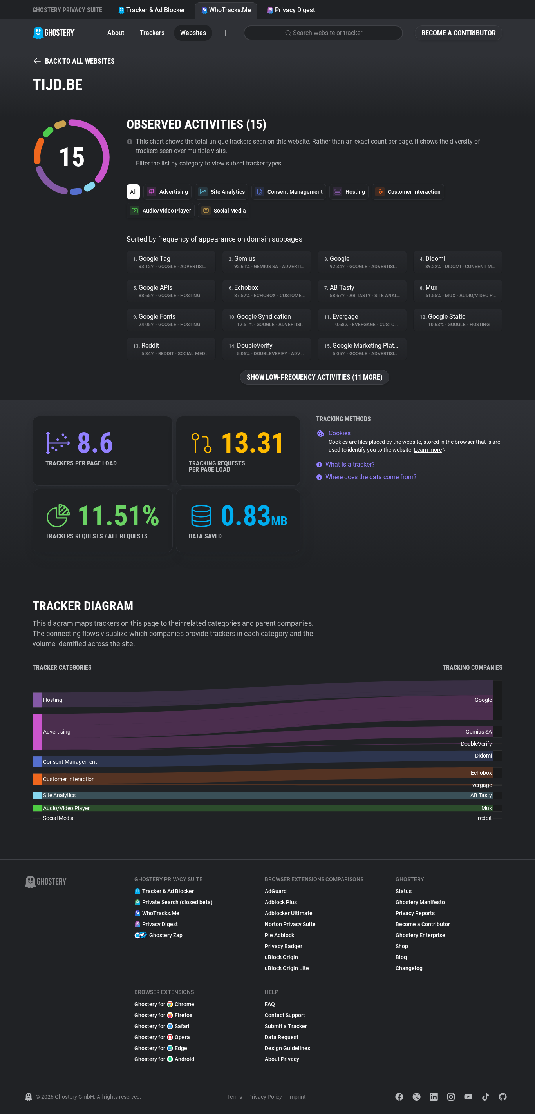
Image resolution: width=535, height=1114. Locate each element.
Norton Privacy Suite (290, 924)
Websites (193, 32)
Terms (234, 1097)
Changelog (409, 968)
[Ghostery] (54, 33)
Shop (402, 946)
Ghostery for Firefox (163, 1015)
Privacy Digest (295, 10)
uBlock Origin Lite (287, 968)
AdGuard (276, 891)
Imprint (297, 1097)
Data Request (281, 1037)
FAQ (270, 1004)
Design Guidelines (287, 1048)
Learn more (428, 450)
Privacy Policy (265, 1097)
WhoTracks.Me (230, 10)
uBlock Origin (281, 957)
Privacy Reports (415, 913)
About (115, 32)
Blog (401, 957)
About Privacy (282, 1059)
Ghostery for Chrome (164, 1004)
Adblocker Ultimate (289, 913)
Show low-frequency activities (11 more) (315, 377)
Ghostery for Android (164, 1059)
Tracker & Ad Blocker (155, 10)
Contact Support (285, 1015)
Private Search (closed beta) (177, 902)
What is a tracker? (350, 464)
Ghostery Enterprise (420, 935)
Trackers (152, 32)
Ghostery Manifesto (420, 902)
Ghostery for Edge (160, 1048)
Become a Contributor (458, 33)
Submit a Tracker (286, 1026)
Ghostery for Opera (162, 1037)
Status (404, 891)
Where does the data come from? (371, 477)
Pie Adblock (279, 935)
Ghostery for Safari (162, 1026)
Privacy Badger (283, 946)
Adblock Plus (281, 902)
